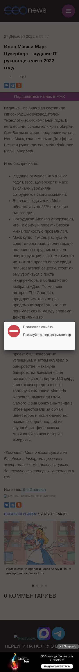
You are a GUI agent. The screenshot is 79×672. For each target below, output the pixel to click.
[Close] (75, 322)
